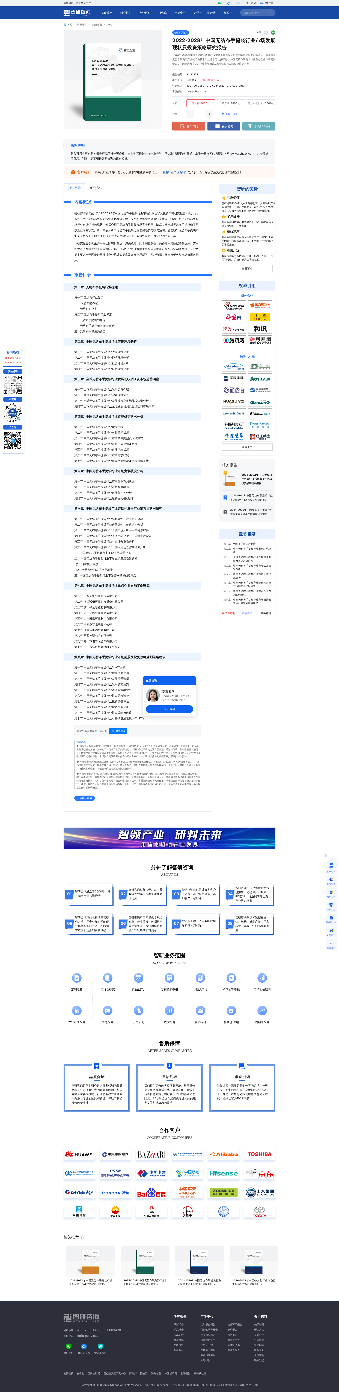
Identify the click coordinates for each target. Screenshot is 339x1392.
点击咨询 (169, 709)
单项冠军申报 (208, 1350)
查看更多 (247, 268)
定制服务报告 (208, 1324)
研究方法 (259, 1329)
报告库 (162, 12)
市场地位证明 (208, 1339)
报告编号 (177, 74)
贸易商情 (179, 1334)
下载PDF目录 (262, 126)
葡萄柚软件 (200, 1373)
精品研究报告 (208, 1334)
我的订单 (268, 3)
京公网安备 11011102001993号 (190, 1384)
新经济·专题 (233, 1344)
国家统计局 (94, 1373)
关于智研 (259, 1324)
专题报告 (205, 1360)
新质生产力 (233, 1339)
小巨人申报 (207, 1344)
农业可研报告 (234, 1324)
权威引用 (259, 1334)
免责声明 (259, 1355)
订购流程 (259, 1339)
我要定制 (266, 613)
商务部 (133, 1373)
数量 (174, 113)
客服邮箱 (177, 91)
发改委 (80, 1373)
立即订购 (192, 126)
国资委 (144, 1373)
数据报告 (232, 1334)
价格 (174, 103)
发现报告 (185, 1373)
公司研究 (232, 1329)
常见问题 (259, 1344)
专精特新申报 (208, 1355)
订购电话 (177, 85)
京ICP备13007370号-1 (157, 1384)
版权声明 (78, 145)
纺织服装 (97, 24)
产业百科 (145, 12)
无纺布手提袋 (181, 32)
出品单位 (177, 80)
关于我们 (251, 3)
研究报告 (126, 12)
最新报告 (179, 1324)
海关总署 (156, 1373)
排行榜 (211, 12)
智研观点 (106, 12)
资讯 (196, 12)
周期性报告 (233, 1350)
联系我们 (259, 1360)
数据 (226, 12)
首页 (70, 24)
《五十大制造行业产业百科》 (169, 172)
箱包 (109, 24)
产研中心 (180, 12)
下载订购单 (231, 113)
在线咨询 (227, 126)
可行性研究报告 (209, 1329)
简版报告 (179, 1344)
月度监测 (179, 1339)
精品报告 (179, 1329)
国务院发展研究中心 (114, 1373)
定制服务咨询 (118, 730)
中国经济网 (171, 1373)
